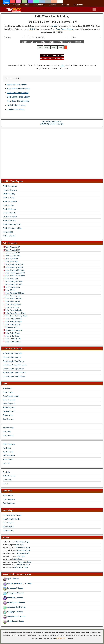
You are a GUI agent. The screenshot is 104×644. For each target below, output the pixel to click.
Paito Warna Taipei (22, 542)
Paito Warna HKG (12, 279)
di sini (54, 26)
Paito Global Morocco (13, 342)
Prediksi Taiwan (8, 198)
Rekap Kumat (8, 415)
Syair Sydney (8, 495)
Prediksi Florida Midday (17, 84)
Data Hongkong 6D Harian (14, 270)
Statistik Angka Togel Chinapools (15, 365)
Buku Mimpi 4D (8, 530)
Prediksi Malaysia (9, 220)
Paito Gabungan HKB (13, 339)
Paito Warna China (12, 307)
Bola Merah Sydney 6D (13, 330)
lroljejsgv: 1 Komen (15, 612)
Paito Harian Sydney (13, 325)
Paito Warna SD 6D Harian (15, 293)
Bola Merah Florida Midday (18, 97)
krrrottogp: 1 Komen (15, 588)
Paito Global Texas (12, 336)
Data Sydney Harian (12, 287)
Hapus (6, 2)
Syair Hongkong (9, 503)
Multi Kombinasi (9, 456)
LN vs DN (6, 463)
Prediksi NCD (8, 232)
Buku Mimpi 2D (8, 523)
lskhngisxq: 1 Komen (15, 593)
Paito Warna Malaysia (13, 310)
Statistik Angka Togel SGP (13, 353)
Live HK (26, 5)
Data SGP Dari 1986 (12, 256)
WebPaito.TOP (60, 638)
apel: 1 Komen (13, 579)
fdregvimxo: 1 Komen (15, 621)
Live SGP (16, 5)
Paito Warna (7, 388)
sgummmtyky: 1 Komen (16, 607)
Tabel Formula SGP (12, 247)
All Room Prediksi (9, 236)
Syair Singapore (9, 499)
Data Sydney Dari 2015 (13, 284)
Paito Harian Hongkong (13, 319)
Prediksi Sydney (9, 194)
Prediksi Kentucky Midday (12, 228)
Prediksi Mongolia (9, 213)
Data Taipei (19, 545)
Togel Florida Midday (65, 29)
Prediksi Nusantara (10, 217)
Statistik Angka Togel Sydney (14, 361)
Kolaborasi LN (8, 459)
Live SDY (6, 5)
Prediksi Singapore (10, 186)
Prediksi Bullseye (9, 209)
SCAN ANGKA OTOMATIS (52, 122)
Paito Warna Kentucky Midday (16, 316)
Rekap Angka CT (9, 411)
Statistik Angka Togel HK (12, 357)
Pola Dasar (7, 432)
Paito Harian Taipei (23, 548)
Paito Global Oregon (12, 333)
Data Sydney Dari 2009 (13, 281)
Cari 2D (5, 483)
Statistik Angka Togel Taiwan (13, 369)
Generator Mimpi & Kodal (12, 515)
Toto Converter (8, 419)
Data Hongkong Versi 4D (14, 264)
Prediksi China (8, 205)
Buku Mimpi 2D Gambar (12, 519)
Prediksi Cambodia (10, 201)
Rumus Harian (8, 392)
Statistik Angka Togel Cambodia (14, 372)
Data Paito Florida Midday (18, 93)
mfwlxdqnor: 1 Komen (16, 602)
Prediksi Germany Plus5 (12, 224)
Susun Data (7, 480)
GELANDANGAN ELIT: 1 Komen (19, 583)
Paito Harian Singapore (13, 322)
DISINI (33, 29)
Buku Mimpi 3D (8, 527)
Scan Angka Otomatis (11, 396)
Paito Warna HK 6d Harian (15, 276)
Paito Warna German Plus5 (15, 313)
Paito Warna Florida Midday (52, 16)
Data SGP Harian (11, 259)
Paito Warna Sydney (13, 296)
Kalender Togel (8, 428)
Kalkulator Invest (9, 476)
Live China (52, 5)
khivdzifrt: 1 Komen (15, 598)
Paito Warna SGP (12, 261)
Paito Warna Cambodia (13, 299)
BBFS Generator (9, 444)
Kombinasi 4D (8, 452)
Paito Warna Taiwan (12, 302)
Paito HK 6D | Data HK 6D (15, 273)
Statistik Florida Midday (17, 105)
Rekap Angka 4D (9, 407)
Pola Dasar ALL (8, 435)
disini (62, 65)
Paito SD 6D (10, 290)
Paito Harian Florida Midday (18, 88)
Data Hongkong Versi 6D (14, 267)
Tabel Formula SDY (12, 253)
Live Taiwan (65, 5)
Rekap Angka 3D (9, 404)
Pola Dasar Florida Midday (18, 101)
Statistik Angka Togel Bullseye (14, 376)
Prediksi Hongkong (10, 190)
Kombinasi (7, 448)
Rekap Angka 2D (9, 400)
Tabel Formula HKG (12, 250)
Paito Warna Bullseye (13, 304)
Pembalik (6, 472)
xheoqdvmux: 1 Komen (16, 616)
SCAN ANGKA (78, 5)
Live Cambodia (39, 5)
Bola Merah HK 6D (12, 327)
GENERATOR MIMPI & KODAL (52, 124)
